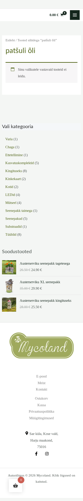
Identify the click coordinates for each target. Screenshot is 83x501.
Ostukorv (41, 398)
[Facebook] (36, 454)
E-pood (41, 376)
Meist (41, 383)
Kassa (41, 405)
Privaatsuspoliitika (41, 411)
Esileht (10, 40)
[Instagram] (47, 454)
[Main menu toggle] (75, 15)
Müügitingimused (41, 418)
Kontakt (41, 389)
